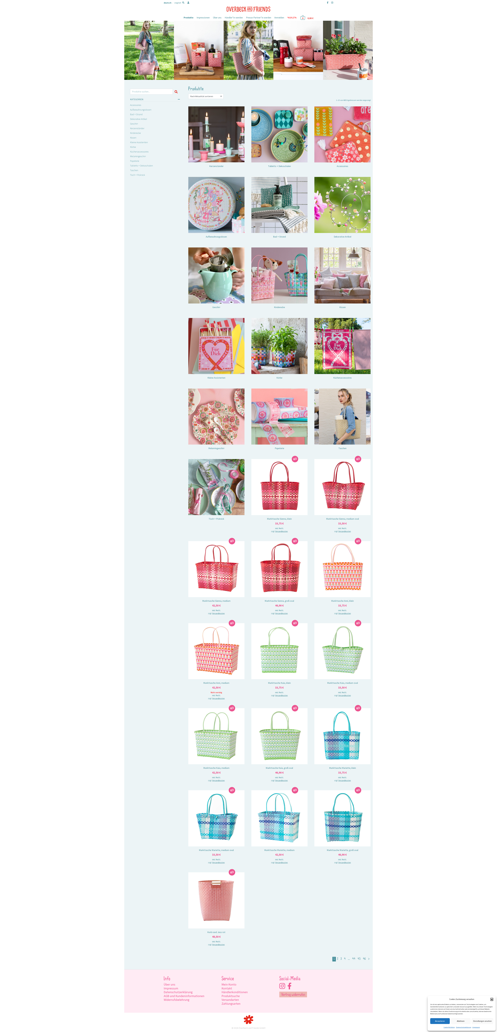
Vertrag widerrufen (293, 995)
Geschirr (134, 123)
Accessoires (135, 105)
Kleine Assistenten (139, 142)
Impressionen (203, 17)
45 (359, 959)
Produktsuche (231, 996)
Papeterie (134, 160)
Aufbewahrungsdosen (140, 109)
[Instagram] (331, 2)
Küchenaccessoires (139, 151)
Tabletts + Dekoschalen (141, 165)
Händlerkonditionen (235, 992)
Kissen (133, 137)
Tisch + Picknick (137, 174)
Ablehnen (461, 1021)
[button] (492, 999)
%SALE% (292, 17)
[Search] (177, 91)
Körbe (133, 146)
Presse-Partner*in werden (258, 17)
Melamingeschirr (138, 156)
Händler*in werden (234, 17)
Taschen (134, 170)
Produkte (188, 17)
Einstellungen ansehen (482, 1021)
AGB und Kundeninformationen (184, 996)
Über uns (217, 17)
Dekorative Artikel (138, 119)
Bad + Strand (136, 114)
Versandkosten (281, 531)
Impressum (476, 1027)
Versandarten (230, 1000)
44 (353, 959)
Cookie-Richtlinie (449, 1027)
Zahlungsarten (231, 1003)
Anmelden (279, 17)
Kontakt (227, 988)
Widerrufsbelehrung (176, 1000)
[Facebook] (328, 2)
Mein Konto (229, 984)
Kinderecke (135, 132)
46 (364, 959)
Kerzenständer (137, 128)
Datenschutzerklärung (463, 1027)
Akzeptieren (440, 1021)
